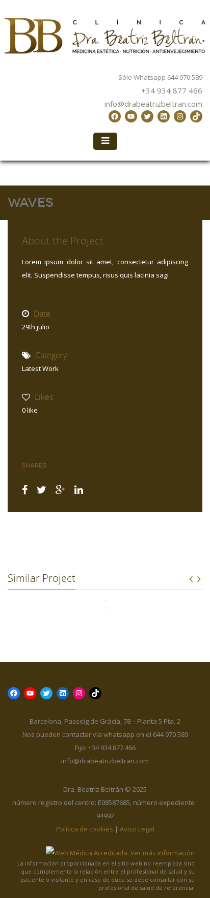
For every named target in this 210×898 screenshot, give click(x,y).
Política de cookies (84, 828)
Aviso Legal (137, 828)
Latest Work (40, 368)
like (30, 410)
